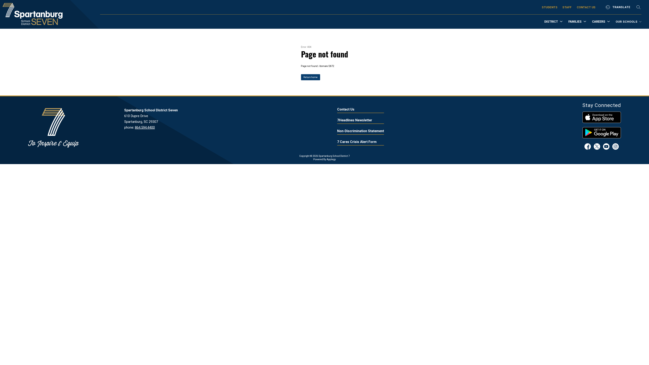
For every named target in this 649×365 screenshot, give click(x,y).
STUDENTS (549, 7)
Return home (311, 77)
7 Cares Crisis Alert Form (357, 142)
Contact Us (345, 109)
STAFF (567, 7)
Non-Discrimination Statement (360, 131)
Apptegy (331, 159)
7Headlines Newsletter (354, 120)
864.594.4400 (145, 127)
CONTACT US (586, 7)
